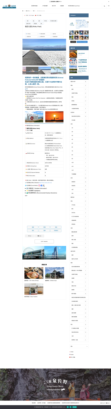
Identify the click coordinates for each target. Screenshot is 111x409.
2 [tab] (40, 75)
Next (67, 70)
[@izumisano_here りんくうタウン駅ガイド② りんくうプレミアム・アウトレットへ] (86, 37)
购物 (44, 227)
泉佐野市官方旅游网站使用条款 (53, 402)
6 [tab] (48, 75)
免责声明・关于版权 (41, 402)
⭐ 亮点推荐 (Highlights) (33, 190)
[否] (109, 407)
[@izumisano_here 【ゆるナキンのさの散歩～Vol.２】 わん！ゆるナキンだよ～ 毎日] (81, 32)
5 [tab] (46, 75)
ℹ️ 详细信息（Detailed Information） (37, 188)
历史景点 (56, 230)
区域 (39, 20)
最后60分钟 (28, 23)
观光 (41, 23)
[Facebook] (105, 403)
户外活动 (45, 20)
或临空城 (54, 33)
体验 (27, 20)
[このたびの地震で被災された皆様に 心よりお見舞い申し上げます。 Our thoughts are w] (71, 37)
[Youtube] (106, 403)
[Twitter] (103, 403)
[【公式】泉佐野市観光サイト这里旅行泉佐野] (9, 6)
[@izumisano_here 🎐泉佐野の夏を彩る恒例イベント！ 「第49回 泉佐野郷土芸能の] (76, 37)
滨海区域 (35, 23)
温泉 (44, 230)
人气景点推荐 (45, 5)
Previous (21, 70)
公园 (33, 20)
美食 (33, 227)
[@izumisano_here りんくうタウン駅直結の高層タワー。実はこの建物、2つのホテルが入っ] (71, 32)
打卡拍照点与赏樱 (53, 20)
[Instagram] (101, 403)
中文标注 (29, 33)
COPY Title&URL (44, 241)
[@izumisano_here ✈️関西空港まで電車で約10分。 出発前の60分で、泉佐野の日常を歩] (86, 32)
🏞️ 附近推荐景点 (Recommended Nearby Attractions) (41, 193)
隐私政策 (34, 402)
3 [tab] (42, 75)
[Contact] (108, 403)
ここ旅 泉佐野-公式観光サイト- (55, 1)
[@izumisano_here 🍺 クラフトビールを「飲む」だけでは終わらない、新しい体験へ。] (76, 32)
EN (108, 5)
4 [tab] (44, 75)
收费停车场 (29, 36)
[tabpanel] (44, 70)
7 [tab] (50, 75)
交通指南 (62, 5)
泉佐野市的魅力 (34, 5)
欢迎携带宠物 (55, 36)
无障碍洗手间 (42, 36)
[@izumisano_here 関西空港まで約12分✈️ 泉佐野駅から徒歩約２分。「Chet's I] (81, 37)
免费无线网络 (42, 33)
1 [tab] (38, 75)
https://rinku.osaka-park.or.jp (45, 182)
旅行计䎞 (54, 5)
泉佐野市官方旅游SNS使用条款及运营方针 (70, 402)
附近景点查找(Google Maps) (74, 5)
